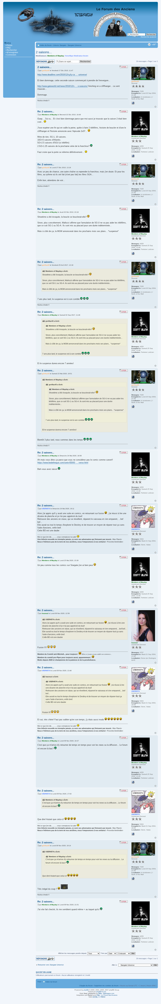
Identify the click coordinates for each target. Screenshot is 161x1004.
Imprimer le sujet (149, 44)
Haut (155, 107)
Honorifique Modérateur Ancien (76, 56)
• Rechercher (11, 50)
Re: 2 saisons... (45, 111)
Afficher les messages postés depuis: (72, 953)
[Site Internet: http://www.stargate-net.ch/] (133, 103)
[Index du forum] (80, 40)
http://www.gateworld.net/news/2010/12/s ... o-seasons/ (62, 86)
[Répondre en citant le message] (123, 66)
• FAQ (8, 48)
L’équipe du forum (86, 986)
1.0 (98, 997)
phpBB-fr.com (101, 991)
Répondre (39, 60)
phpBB (86, 990)
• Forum (9, 45)
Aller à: (114, 965)
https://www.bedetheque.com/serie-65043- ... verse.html (62, 462)
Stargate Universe (74, 45)
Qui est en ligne (43, 972)
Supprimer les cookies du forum (106, 986)
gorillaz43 (46, 70)
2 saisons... (44, 52)
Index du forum (46, 45)
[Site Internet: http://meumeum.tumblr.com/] (133, 156)
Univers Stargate (59, 45)
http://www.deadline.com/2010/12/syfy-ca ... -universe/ (62, 74)
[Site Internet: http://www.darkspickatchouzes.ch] (133, 548)
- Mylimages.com (106, 993)
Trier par (104, 953)
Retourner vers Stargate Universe (51, 965)
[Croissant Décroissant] (126, 953)
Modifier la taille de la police (154, 44)
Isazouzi (45, 613)
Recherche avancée (148, 37)
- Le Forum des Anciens (107, 995)
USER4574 (46, 508)
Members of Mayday (55, 56)
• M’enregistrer (12, 52)
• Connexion (11, 55)
